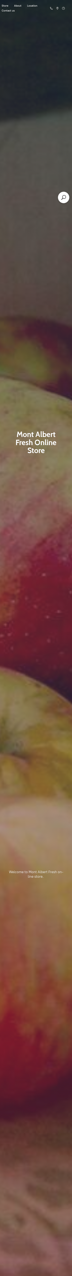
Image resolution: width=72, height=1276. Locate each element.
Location (32, 5)
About (17, 5)
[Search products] (64, 197)
